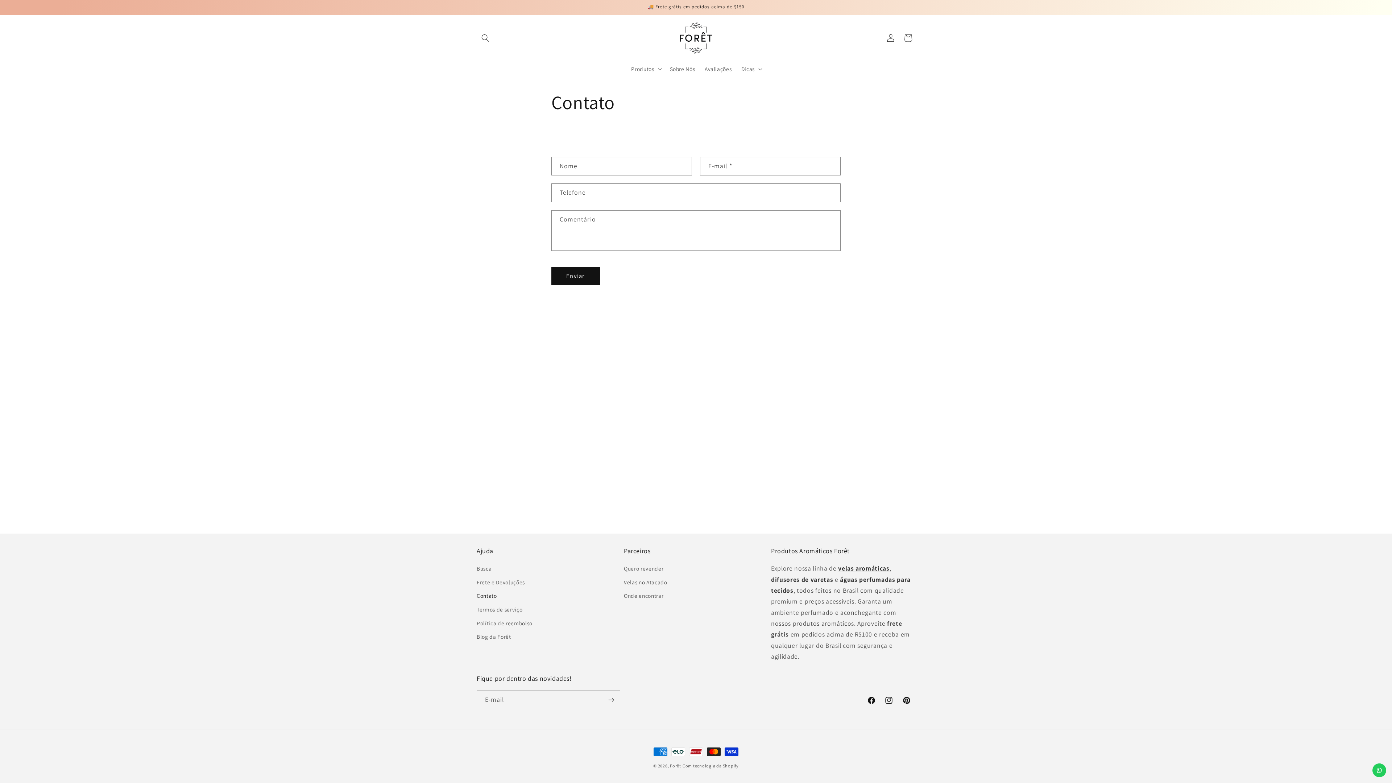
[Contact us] (1379, 770)
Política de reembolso (505, 623)
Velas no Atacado (645, 582)
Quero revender (643, 568)
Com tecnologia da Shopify (711, 765)
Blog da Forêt (494, 636)
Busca (484, 568)
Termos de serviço (499, 609)
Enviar (575, 276)
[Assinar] (611, 700)
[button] (485, 38)
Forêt (675, 765)
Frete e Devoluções (501, 582)
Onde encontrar (643, 595)
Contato (487, 595)
